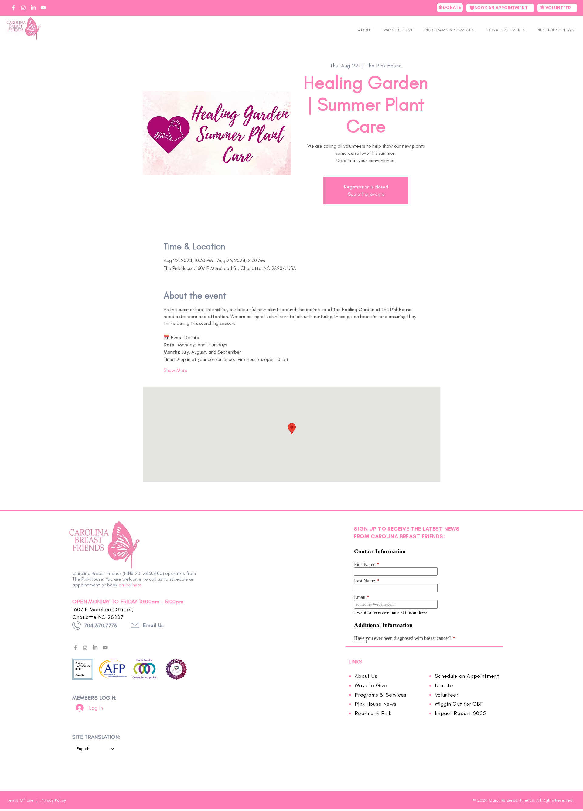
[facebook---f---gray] (75, 647)
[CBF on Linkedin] (33, 8)
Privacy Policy (53, 800)
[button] (505, 30)
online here (130, 585)
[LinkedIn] (95, 647)
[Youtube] (105, 647)
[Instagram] (85, 647)
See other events (366, 194)
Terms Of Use (21, 800)
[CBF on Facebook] (13, 8)
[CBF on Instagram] (23, 8)
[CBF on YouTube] (43, 8)
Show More (175, 370)
